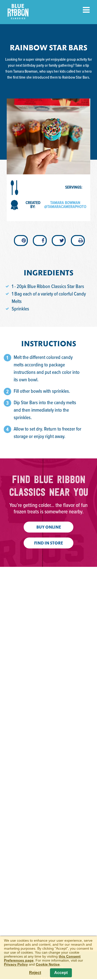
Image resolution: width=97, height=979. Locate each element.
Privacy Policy (16, 964)
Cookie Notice (48, 964)
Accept (61, 973)
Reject (35, 973)
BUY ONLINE (48, 528)
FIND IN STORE (48, 543)
